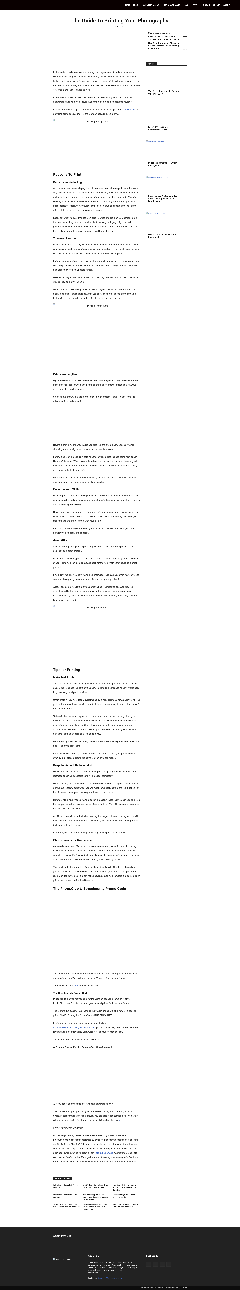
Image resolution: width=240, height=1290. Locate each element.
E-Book (206, 5)
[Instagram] (162, 1264)
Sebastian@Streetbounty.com (110, 1278)
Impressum (159, 1288)
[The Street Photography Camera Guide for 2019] (166, 83)
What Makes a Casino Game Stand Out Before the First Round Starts (164, 39)
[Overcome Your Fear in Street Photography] (166, 226)
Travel (196, 5)
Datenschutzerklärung (172, 1288)
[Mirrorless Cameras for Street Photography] (166, 155)
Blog (135, 5)
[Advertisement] (96, 51)
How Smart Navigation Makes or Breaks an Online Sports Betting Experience (125, 1187)
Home (127, 5)
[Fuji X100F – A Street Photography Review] (166, 119)
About (227, 5)
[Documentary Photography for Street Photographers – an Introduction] (166, 191)
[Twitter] (169, 1264)
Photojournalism (171, 5)
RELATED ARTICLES (62, 1179)
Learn (186, 5)
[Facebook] (148, 1264)
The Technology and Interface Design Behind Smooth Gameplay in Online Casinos (96, 1197)
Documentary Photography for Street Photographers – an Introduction (162, 198)
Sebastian (121, 27)
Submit (216, 5)
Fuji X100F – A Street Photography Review (158, 128)
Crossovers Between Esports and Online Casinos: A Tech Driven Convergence (95, 1206)
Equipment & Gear (150, 5)
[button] (237, 5)
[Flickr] (155, 1264)
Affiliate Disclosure (146, 1288)
